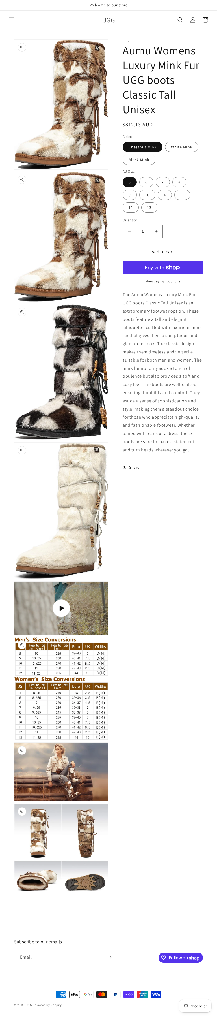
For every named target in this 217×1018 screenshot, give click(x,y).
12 (131, 207)
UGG (29, 1005)
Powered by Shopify (47, 1005)
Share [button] (134, 467)
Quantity (130, 220)
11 (182, 194)
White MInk (181, 147)
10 (147, 194)
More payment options (163, 281)
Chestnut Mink (143, 147)
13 (149, 207)
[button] (12, 20)
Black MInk (139, 159)
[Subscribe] (109, 957)
